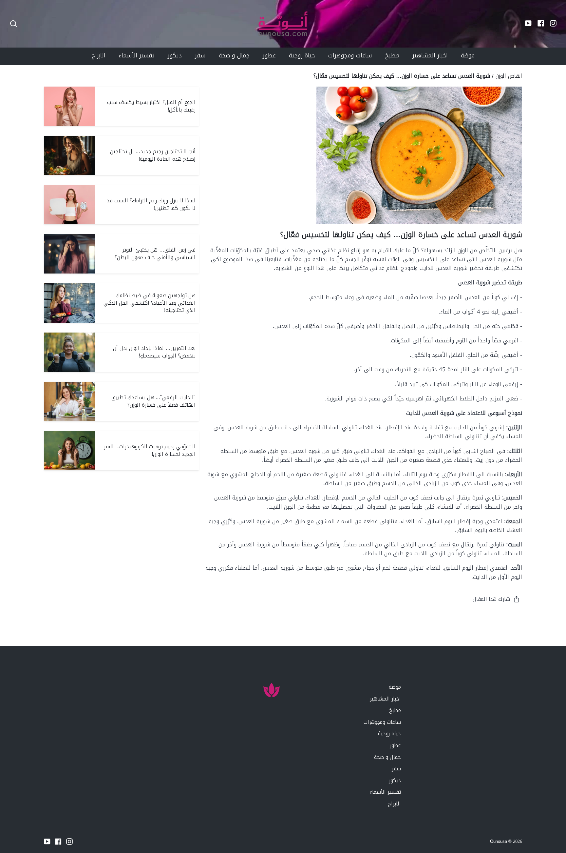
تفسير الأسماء (385, 792)
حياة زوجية (389, 733)
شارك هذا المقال (491, 599)
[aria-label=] (14, 24)
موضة (395, 687)
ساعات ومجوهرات (382, 722)
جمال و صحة (387, 757)
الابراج (394, 804)
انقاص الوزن (509, 76)
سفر (396, 768)
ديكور (395, 780)
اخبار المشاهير (385, 699)
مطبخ (395, 710)
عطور (395, 745)
